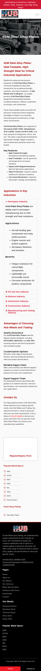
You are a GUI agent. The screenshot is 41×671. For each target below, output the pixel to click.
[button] (20, 201)
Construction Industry (19, 306)
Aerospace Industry (17, 201)
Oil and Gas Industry (18, 292)
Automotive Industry (18, 301)
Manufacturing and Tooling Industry (21, 311)
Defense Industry (16, 296)
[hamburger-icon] (37, 14)
